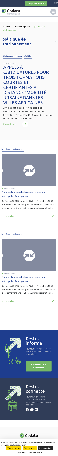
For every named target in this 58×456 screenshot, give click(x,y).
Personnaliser (45, 448)
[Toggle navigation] (53, 12)
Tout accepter (13, 448)
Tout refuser (29, 448)
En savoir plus (9, 124)
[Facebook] (27, 410)
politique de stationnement (14, 149)
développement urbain (13, 56)
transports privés (22, 26)
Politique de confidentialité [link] (29, 452)
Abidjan (29, 56)
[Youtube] (32, 410)
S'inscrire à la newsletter (39, 366)
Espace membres (37, 3)
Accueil (6, 26)
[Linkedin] (36, 410)
